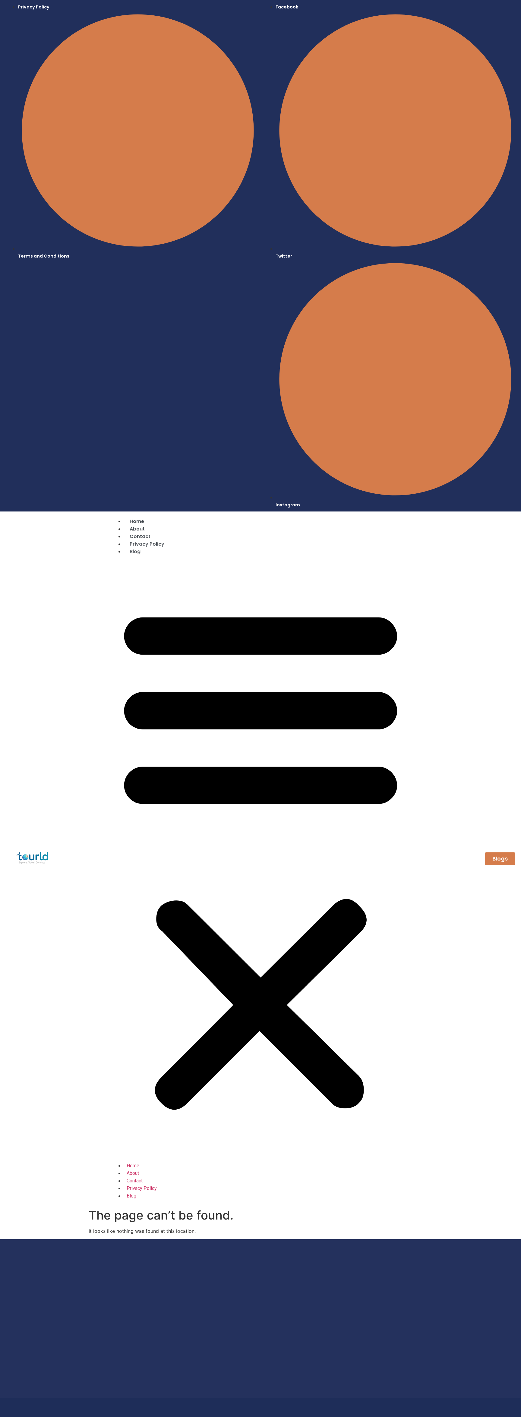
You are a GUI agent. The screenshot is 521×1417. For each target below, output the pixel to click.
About (137, 528)
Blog (135, 551)
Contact (140, 536)
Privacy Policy (147, 543)
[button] (261, 855)
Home (137, 521)
